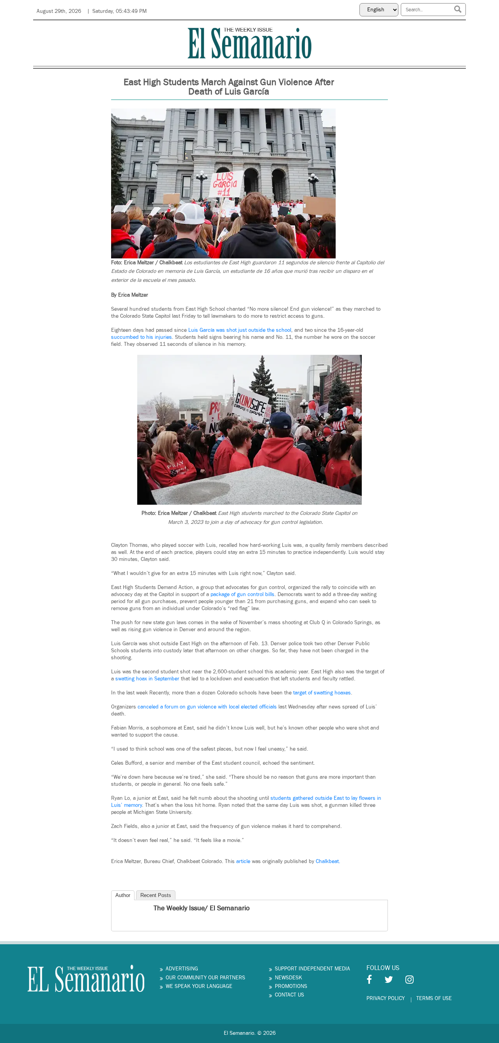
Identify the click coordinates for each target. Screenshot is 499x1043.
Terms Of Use (434, 998)
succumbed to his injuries (141, 337)
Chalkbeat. (327, 861)
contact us (289, 995)
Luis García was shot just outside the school (239, 330)
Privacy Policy (385, 998)
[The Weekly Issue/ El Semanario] (118, 909)
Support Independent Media (312, 968)
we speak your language (199, 986)
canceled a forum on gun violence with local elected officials (207, 706)
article (244, 861)
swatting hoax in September (147, 678)
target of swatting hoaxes (322, 692)
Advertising (182, 968)
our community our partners (205, 977)
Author (122, 895)
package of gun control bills (242, 594)
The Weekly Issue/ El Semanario (202, 908)
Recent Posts (155, 895)
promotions (291, 986)
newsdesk (288, 977)
